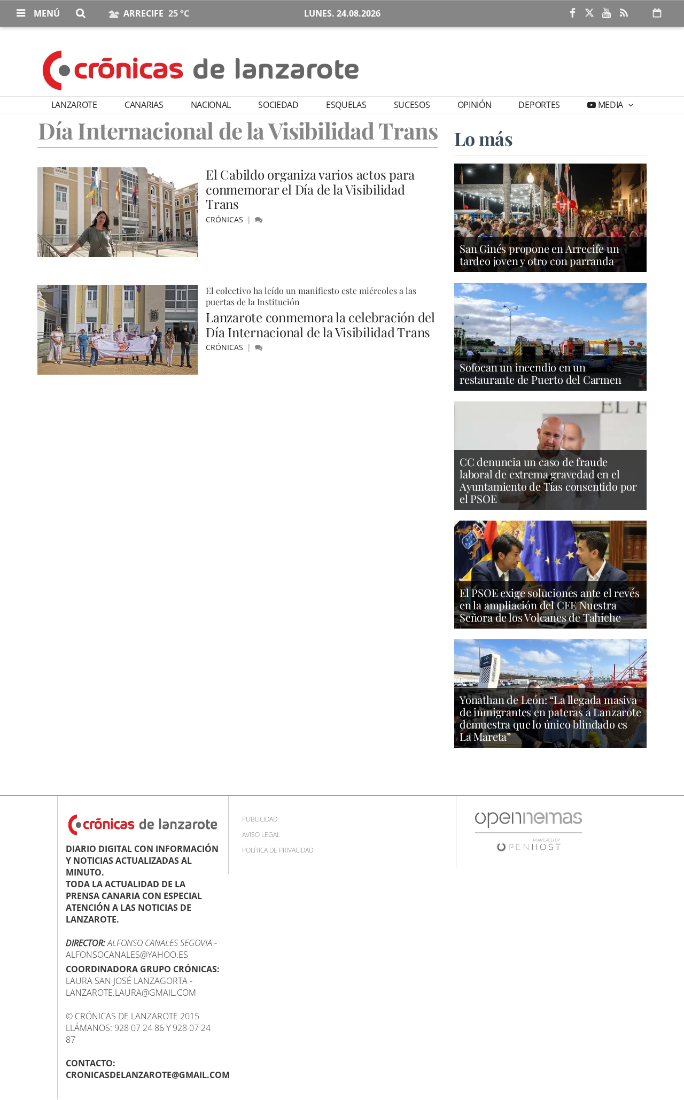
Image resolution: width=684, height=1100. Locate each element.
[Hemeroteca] (657, 13)
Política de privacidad (277, 850)
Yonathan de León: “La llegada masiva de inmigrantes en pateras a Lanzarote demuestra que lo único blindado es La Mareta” (550, 717)
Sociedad (278, 105)
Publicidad (259, 819)
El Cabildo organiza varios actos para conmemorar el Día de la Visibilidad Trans (310, 189)
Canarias (144, 105)
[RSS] (623, 13)
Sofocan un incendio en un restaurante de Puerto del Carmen (540, 373)
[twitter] (589, 13)
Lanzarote (74, 105)
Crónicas (225, 219)
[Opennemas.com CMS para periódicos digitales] (528, 830)
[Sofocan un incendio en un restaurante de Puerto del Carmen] (550, 336)
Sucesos (412, 105)
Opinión (474, 105)
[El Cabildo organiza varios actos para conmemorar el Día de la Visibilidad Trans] (117, 212)
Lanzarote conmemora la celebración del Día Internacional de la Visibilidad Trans (320, 324)
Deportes (538, 105)
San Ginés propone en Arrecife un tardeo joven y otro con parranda (539, 254)
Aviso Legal (261, 834)
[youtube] (606, 13)
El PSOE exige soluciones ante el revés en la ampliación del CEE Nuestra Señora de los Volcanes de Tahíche (549, 604)
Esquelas (346, 105)
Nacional (211, 105)
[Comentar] (258, 219)
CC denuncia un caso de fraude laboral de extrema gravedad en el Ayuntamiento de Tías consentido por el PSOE (548, 480)
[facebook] (572, 13)
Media (610, 105)
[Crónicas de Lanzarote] (201, 69)
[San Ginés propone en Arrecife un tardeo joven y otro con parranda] (550, 217)
